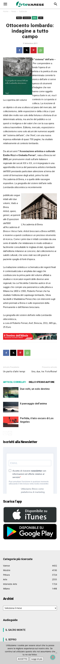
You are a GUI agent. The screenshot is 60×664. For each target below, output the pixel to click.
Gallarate (23, 11)
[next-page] (10, 433)
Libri (40, 18)
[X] (26, 50)
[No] (56, 652)
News (13, 11)
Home (5, 11)
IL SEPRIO (11, 639)
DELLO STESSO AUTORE (41, 382)
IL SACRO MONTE (16, 629)
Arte (34, 18)
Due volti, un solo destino (35, 388)
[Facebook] (19, 50)
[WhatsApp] (41, 50)
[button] (5, 4)
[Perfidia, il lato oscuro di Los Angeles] (10, 422)
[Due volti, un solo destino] (10, 392)
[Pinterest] (33, 50)
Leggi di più (36, 659)
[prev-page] (5, 433)
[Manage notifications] (52, 657)
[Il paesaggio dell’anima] (10, 407)
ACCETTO (22, 659)
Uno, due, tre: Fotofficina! (44, 371)
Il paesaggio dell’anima (33, 403)
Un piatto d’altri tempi (14, 371)
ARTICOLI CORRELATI (14, 382)
